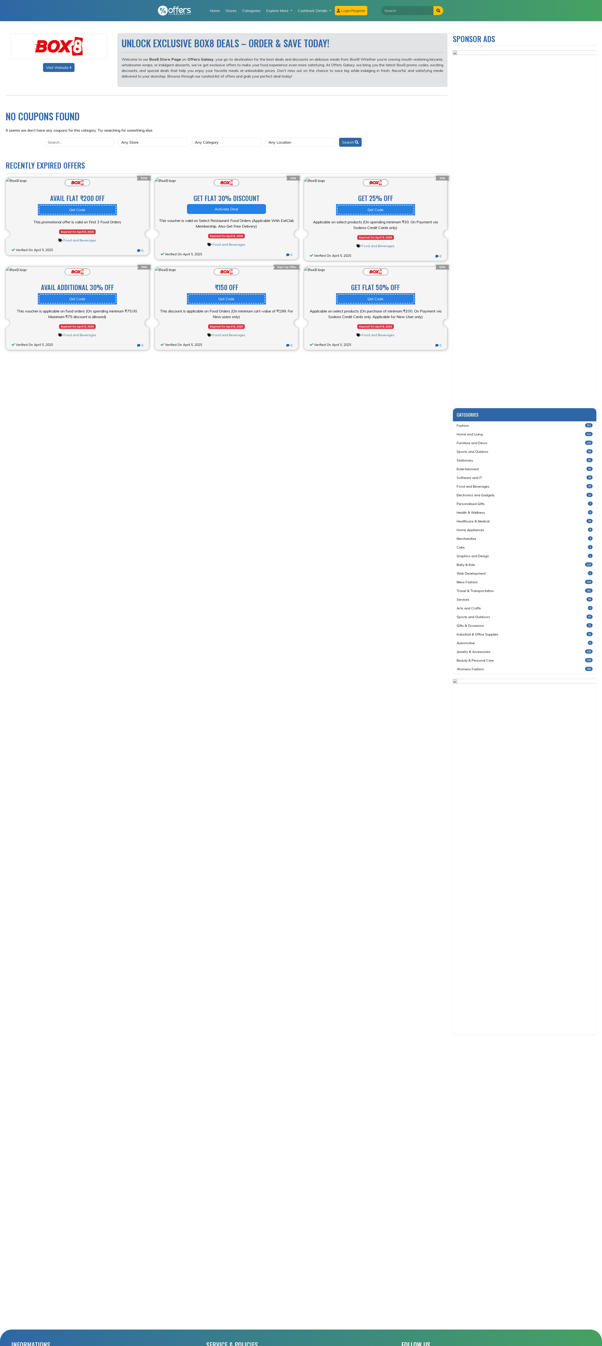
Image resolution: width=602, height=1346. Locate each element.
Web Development (524, 573)
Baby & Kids (524, 565)
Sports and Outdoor (524, 452)
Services (524, 599)
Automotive (524, 643)
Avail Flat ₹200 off (77, 198)
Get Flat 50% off (375, 287)
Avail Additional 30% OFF (77, 287)
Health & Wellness (524, 512)
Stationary (524, 460)
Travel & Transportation (524, 591)
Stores (231, 10)
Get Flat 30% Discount (226, 198)
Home (215, 10)
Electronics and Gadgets (524, 495)
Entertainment (524, 469)
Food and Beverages (79, 240)
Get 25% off (375, 198)
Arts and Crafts (524, 608)
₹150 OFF (226, 287)
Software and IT (524, 478)
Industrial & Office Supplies (524, 634)
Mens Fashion (524, 582)
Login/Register (352, 10)
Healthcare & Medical (524, 521)
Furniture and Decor (524, 443)
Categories (251, 10)
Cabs (524, 547)
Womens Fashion (524, 669)
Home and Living (524, 434)
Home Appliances (524, 530)
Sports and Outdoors (524, 617)
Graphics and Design (524, 556)
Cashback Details (313, 10)
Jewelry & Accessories (524, 652)
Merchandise (524, 539)
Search (348, 142)
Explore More (277, 10)
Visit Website (58, 67)
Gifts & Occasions (524, 626)
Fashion (524, 425)
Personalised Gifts (524, 504)
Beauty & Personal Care (524, 660)
